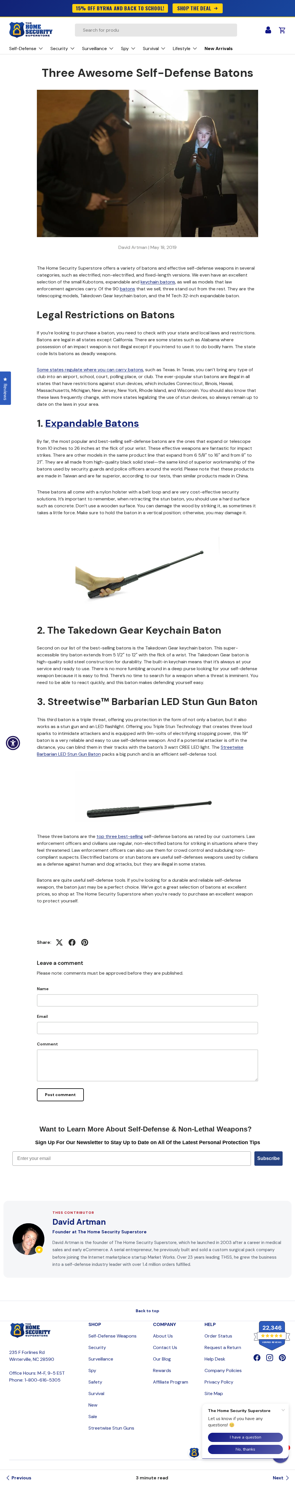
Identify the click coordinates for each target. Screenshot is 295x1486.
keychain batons (158, 282)
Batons (122, 423)
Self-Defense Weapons (112, 1336)
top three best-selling (120, 836)
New (92, 1405)
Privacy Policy (219, 1382)
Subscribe (268, 1158)
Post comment (60, 1094)
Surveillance (100, 1359)
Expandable (75, 423)
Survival (96, 1393)
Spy (92, 1370)
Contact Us (165, 1347)
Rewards (162, 1370)
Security (97, 1347)
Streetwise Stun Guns (111, 1428)
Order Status (218, 1336)
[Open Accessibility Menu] (13, 743)
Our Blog (162, 1359)
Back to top (147, 1310)
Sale (92, 1416)
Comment (47, 1044)
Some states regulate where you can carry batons (90, 370)
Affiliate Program (170, 1382)
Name (43, 988)
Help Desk (215, 1359)
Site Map (214, 1393)
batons (127, 289)
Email (42, 1016)
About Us (163, 1336)
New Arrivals (219, 48)
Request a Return (223, 1347)
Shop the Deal (194, 8)
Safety (95, 1382)
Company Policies (223, 1370)
